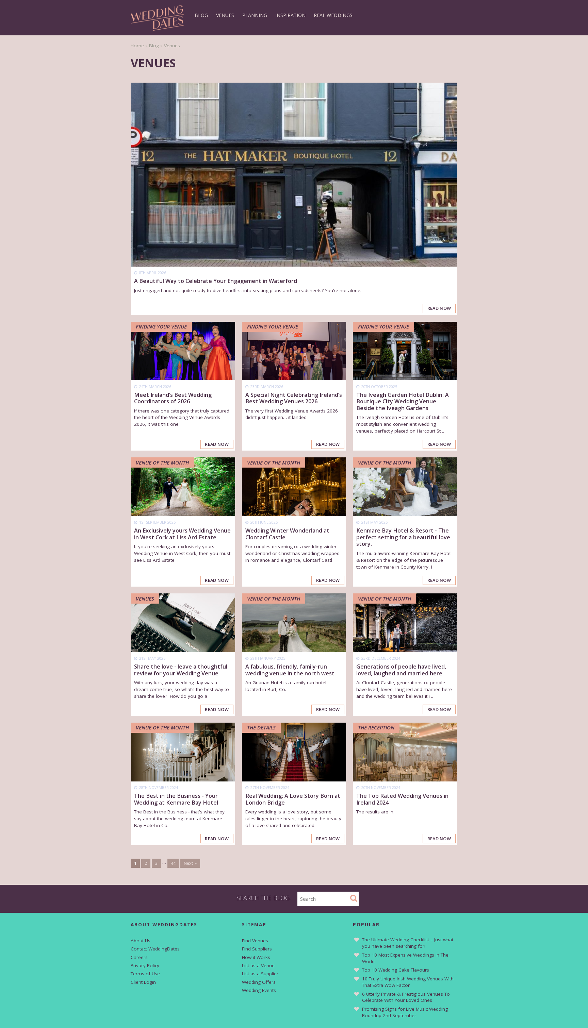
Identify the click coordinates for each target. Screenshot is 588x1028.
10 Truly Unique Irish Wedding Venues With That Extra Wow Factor (408, 982)
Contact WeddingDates (155, 949)
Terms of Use (145, 974)
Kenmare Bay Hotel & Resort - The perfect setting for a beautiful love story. (403, 537)
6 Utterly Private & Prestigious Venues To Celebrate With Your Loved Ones (406, 997)
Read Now (439, 308)
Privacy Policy (145, 965)
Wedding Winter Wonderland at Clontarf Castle (287, 534)
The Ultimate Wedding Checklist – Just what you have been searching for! (407, 943)
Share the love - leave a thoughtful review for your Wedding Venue (180, 670)
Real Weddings (333, 15)
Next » (190, 863)
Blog (201, 15)
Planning (254, 15)
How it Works (256, 957)
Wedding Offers (259, 982)
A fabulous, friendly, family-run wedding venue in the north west (289, 670)
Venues (225, 15)
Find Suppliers (257, 949)
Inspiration (290, 15)
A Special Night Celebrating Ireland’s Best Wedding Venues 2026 (293, 398)
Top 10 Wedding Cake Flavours (395, 970)
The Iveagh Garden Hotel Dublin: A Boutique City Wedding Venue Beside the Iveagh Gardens (402, 401)
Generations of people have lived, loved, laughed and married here (401, 670)
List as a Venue (258, 965)
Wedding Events (259, 990)
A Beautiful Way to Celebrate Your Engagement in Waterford (215, 281)
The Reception (376, 727)
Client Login (143, 982)
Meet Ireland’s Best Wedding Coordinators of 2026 (173, 398)
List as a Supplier (260, 974)
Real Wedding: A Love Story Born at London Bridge (292, 799)
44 (173, 863)
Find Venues (255, 941)
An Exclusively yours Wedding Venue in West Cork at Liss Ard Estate (182, 534)
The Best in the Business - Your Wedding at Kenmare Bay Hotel (176, 799)
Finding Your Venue (161, 326)
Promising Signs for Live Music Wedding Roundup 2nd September (405, 1012)
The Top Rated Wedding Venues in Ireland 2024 (402, 799)
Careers (139, 957)
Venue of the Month (162, 462)
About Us (140, 941)
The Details (261, 727)
